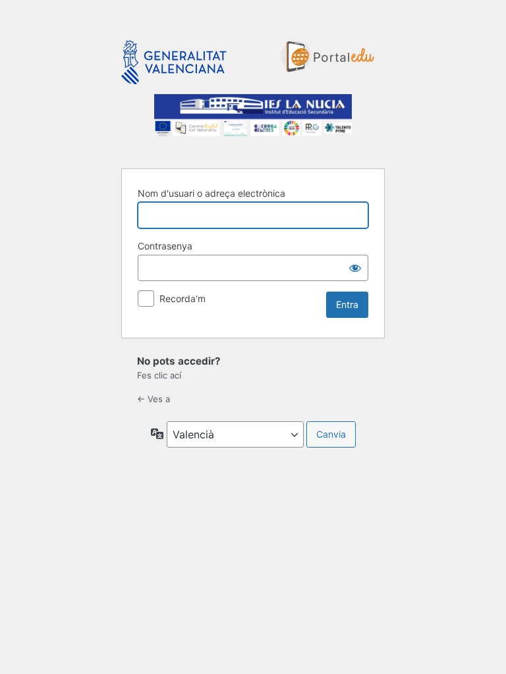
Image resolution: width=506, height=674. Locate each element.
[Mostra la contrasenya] (355, 268)
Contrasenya (165, 245)
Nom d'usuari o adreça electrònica (211, 193)
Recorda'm (182, 298)
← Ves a (153, 399)
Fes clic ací (159, 375)
